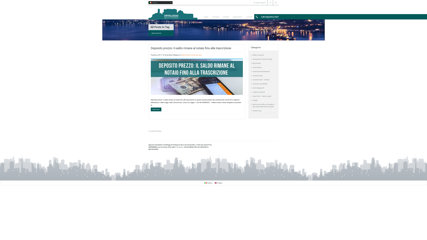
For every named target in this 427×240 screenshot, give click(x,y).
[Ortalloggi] (172, 15)
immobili (226, 17)
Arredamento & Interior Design (262, 59)
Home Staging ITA (258, 88)
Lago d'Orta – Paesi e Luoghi (262, 96)
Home (206, 17)
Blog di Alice (237, 17)
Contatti (249, 17)
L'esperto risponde (259, 92)
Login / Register (261, 3)
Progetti (255, 100)
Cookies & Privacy (155, 131)
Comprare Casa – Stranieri (261, 80)
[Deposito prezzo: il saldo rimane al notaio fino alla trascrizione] (197, 77)
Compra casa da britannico (261, 71)
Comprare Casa (196, 55)
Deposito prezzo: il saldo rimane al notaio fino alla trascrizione (191, 48)
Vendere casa (257, 111)
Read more (156, 109)
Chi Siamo (215, 17)
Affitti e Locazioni (258, 55)
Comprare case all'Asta (260, 84)
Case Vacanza (257, 67)
